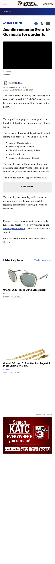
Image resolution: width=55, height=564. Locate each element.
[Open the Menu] (4, 4)
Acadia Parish (12, 23)
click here (8, 242)
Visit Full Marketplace (43, 260)
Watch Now (47, 4)
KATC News (17, 83)
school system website (14, 228)
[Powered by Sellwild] (48, 415)
